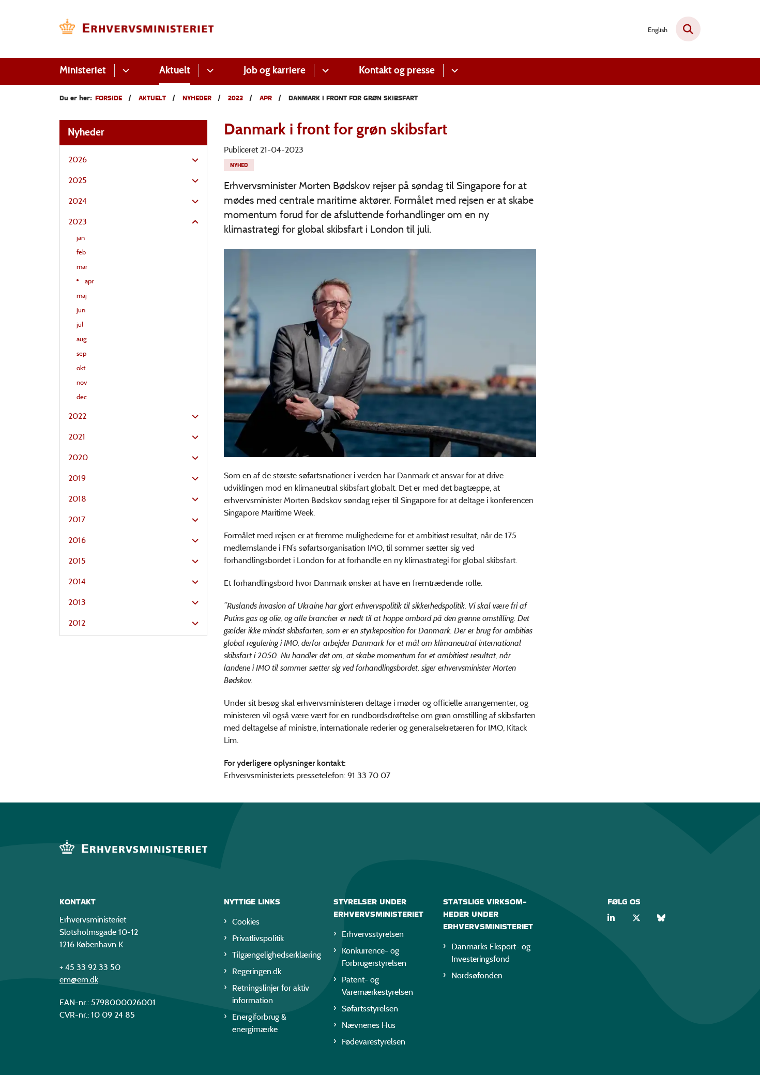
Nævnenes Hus (369, 1025)
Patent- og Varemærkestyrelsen (377, 986)
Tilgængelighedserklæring (274, 955)
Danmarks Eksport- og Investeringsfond (490, 953)
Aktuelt (174, 70)
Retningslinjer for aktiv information (270, 994)
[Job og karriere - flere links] (324, 70)
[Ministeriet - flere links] (124, 70)
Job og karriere (275, 70)
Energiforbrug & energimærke (259, 1023)
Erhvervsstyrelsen (373, 934)
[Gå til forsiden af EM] (137, 29)
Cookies (246, 922)
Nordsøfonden (477, 975)
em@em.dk (78, 980)
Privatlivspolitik (258, 938)
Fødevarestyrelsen (373, 1042)
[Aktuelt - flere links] (209, 70)
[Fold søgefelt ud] (688, 29)
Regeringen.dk (256, 971)
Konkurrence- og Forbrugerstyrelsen (374, 957)
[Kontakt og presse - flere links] (453, 70)
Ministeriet (82, 70)
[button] (193, 160)
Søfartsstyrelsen (370, 1008)
